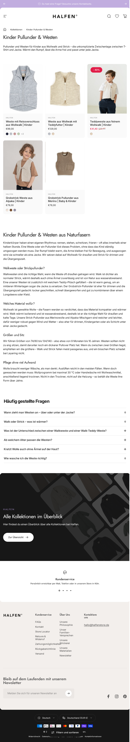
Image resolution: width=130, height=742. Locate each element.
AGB (61, 739)
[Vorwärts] (125, 4)
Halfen (9, 118)
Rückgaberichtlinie (45, 652)
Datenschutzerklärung (49, 739)
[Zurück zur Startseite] (4, 29)
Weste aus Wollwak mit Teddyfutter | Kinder (62, 123)
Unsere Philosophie (65, 625)
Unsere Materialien (65, 651)
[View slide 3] (66, 592)
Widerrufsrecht (33, 739)
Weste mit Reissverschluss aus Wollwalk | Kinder (22, 123)
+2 (22, 134)
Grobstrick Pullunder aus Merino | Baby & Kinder (63, 199)
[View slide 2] (62, 592)
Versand (39, 657)
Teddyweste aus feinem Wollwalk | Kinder (105, 123)
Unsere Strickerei (64, 643)
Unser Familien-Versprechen (66, 634)
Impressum (77, 739)
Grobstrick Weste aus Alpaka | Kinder (19, 199)
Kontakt (39, 630)
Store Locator (42, 635)
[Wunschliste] (117, 16)
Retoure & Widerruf (40, 642)
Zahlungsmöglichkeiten (48, 648)
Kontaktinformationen (92, 739)
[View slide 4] (70, 592)
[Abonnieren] (68, 695)
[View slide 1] (58, 592)
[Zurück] (4, 4)
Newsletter (65, 657)
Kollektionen (16, 29)
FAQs (38, 626)
